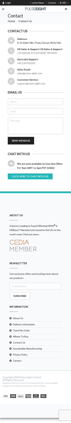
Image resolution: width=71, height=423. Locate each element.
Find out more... (31, 234)
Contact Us (19, 342)
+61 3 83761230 (26, 63)
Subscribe (19, 295)
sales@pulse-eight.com (29, 73)
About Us (18, 318)
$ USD (63, 2)
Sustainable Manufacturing (27, 348)
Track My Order (21, 330)
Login (8, 2)
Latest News (38, 2)
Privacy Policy (20, 354)
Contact (52, 2)
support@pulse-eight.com (31, 83)
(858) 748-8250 (48, 52)
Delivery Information (24, 324)
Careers (17, 360)
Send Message (21, 140)
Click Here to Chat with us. (30, 176)
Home (11, 21)
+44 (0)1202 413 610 (28, 52)
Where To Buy (20, 336)
